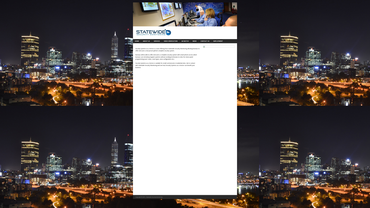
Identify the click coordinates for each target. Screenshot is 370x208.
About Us (146, 41)
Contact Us (205, 41)
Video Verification (170, 41)
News (195, 41)
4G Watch (185, 41)
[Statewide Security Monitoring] (185, 25)
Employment (218, 41)
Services (157, 41)
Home (137, 41)
